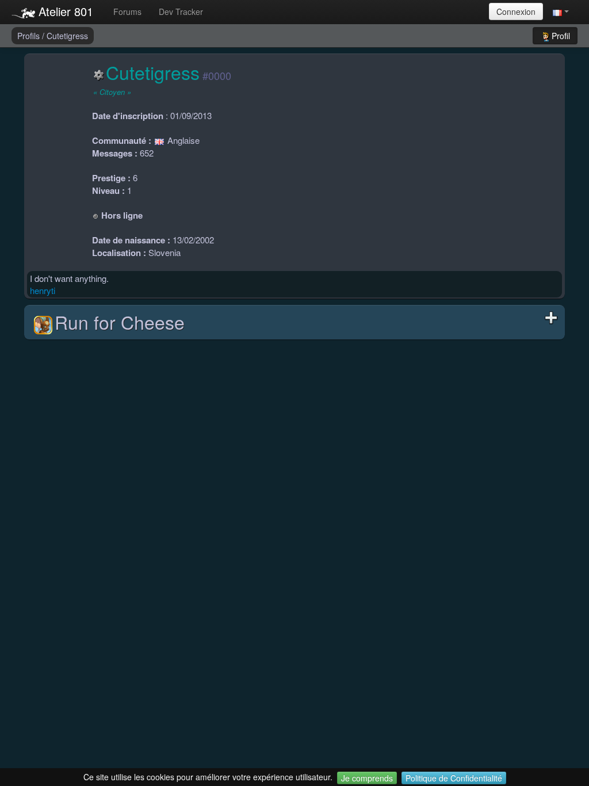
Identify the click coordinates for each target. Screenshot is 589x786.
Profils (29, 35)
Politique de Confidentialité (454, 778)
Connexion (516, 11)
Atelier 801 (64, 11)
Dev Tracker (181, 11)
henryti (42, 290)
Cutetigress (67, 35)
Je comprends (367, 778)
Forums (127, 11)
